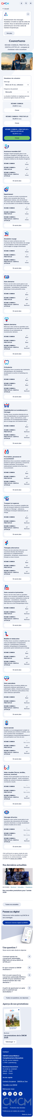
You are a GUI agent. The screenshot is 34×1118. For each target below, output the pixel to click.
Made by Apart (26, 1114)
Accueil (6, 8)
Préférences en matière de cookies (14, 1111)
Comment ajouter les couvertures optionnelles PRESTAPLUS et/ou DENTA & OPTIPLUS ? (13, 959)
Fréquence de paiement (11, 89)
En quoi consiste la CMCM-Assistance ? (12, 968)
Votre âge (7, 81)
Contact (5, 1108)
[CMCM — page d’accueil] (5, 3)
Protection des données (17, 1108)
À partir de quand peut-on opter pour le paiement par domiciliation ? (14, 990)
